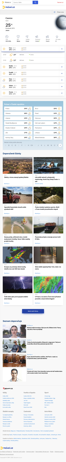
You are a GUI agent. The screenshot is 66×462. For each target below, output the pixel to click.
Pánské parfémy (14, 440)
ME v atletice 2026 (49, 402)
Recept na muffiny (7, 417)
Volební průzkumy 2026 (8, 398)
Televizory (54, 438)
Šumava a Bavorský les (29, 419)
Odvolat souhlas (59, 451)
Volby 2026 (5, 396)
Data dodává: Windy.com (42, 451)
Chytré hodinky (6, 440)
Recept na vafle (6, 423)
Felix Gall (26, 405)
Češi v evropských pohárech (47, 431)
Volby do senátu (6, 405)
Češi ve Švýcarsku (28, 421)
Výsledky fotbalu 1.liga (50, 398)
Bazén (10, 434)
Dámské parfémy (35, 438)
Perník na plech (6, 426)
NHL (46, 407)
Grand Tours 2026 (28, 407)
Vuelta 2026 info (27, 396)
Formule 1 (47, 405)
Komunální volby (7, 407)
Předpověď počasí (20, 431)
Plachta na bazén (17, 434)
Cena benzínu (36, 431)
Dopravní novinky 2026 (50, 419)
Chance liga (47, 396)
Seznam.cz (60, 2)
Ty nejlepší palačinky (7, 414)
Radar (51, 451)
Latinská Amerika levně (29, 423)
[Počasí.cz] (8, 7)
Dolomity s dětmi (28, 426)
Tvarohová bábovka (7, 421)
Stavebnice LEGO (26, 438)
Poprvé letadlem (27, 417)
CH (32, 145)
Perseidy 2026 (29, 431)
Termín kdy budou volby (8, 402)
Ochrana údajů (30, 451)
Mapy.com (13, 431)
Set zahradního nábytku (44, 434)
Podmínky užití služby (19, 451)
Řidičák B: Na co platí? (50, 421)
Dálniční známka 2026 (50, 417)
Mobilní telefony (17, 438)
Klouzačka (35, 434)
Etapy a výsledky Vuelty (29, 398)
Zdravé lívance (6, 419)
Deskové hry (48, 438)
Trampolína (24, 434)
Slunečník (30, 434)
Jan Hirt (25, 400)
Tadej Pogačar (27, 402)
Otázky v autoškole (49, 423)
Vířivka (59, 434)
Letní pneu (42, 438)
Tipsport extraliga (49, 400)
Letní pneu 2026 (48, 414)
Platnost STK (48, 426)
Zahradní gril (54, 434)
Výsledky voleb (6, 400)
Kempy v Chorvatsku (28, 414)
